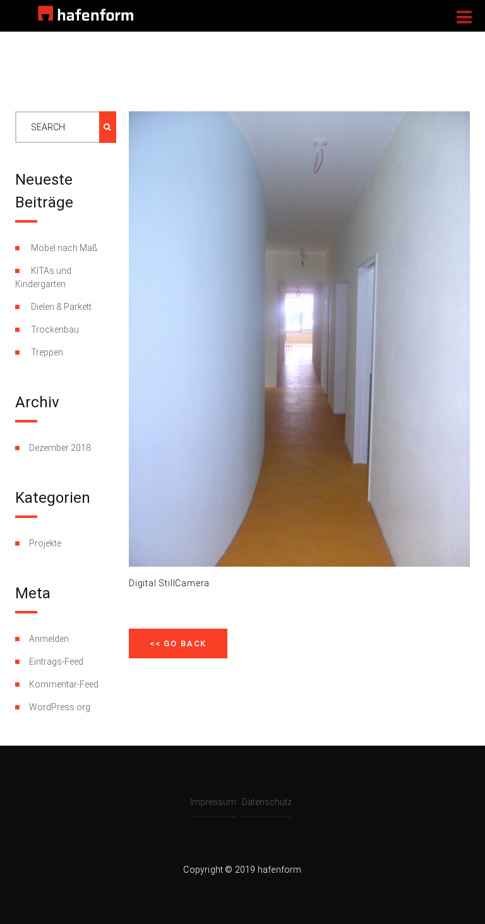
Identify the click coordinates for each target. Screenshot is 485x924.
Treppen (47, 352)
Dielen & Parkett (61, 307)
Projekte (45, 543)
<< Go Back (178, 643)
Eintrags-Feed (56, 661)
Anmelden (49, 639)
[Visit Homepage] (85, 12)
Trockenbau (55, 329)
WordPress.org (59, 707)
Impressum (213, 802)
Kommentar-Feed (64, 684)
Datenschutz (267, 802)
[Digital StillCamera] (299, 338)
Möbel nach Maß (64, 248)
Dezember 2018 (60, 448)
